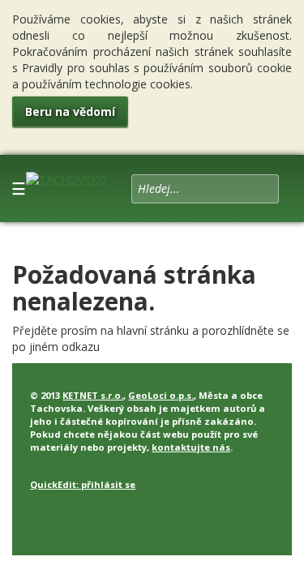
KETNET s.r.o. (92, 395)
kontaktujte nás (191, 447)
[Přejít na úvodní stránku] (66, 175)
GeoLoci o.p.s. (161, 395)
